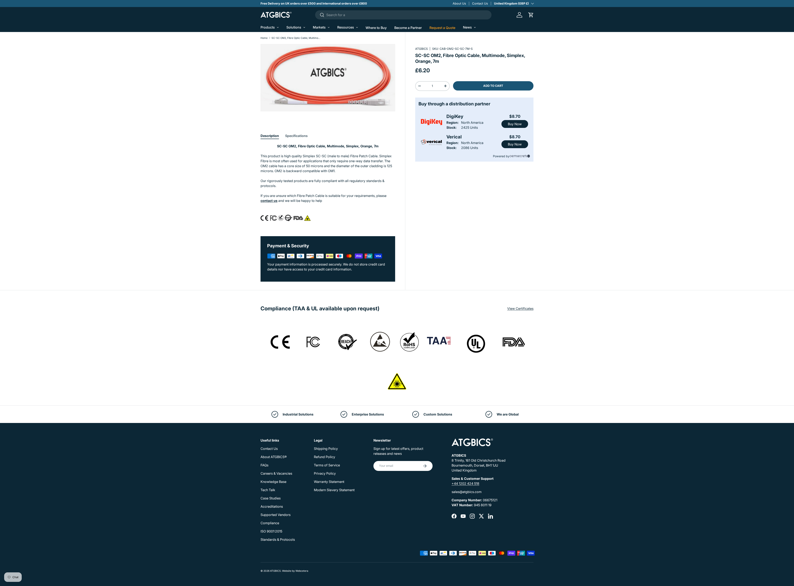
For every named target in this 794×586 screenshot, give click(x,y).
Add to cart (493, 85)
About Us (459, 3)
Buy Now (515, 124)
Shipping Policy (326, 449)
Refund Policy (324, 457)
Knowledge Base (273, 482)
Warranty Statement (329, 482)
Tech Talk (268, 490)
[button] (531, 14)
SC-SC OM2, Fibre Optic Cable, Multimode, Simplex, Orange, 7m (296, 38)
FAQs (264, 465)
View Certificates (520, 308)
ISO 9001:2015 (271, 531)
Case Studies (271, 498)
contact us (269, 201)
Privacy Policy (325, 473)
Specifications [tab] (296, 136)
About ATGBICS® (274, 457)
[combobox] (403, 14)
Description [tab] (270, 136)
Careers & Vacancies (276, 473)
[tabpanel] (328, 185)
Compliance (270, 523)
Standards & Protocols (278, 539)
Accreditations (272, 506)
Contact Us (480, 3)
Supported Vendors (276, 515)
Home (264, 38)
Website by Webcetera (295, 570)
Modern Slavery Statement (334, 490)
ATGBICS (421, 48)
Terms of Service (327, 465)
